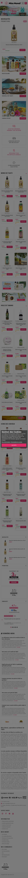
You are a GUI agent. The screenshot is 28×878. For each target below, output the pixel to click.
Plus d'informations (6, 442)
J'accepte (14, 445)
